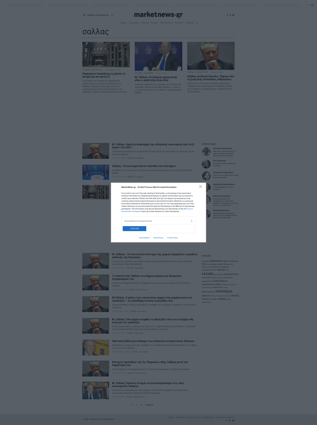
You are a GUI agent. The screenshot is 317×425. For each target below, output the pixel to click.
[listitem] (158, 221)
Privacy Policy (172, 238)
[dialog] (158, 212)
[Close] (201, 187)
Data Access (158, 238)
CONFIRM (134, 229)
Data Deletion (144, 238)
